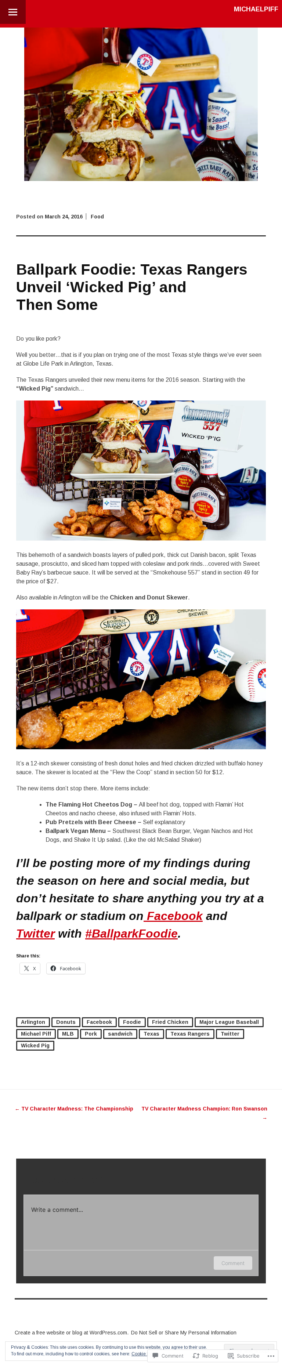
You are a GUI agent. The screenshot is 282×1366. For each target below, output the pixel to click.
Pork (91, 1034)
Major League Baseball (229, 1022)
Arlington (33, 1022)
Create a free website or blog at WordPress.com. (72, 1333)
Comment (233, 1263)
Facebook (173, 916)
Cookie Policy (145, 1353)
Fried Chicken (170, 1022)
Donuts (66, 1022)
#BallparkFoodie (131, 933)
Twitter (35, 933)
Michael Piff (36, 1034)
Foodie (132, 1022)
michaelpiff (256, 9)
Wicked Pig (35, 1045)
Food (97, 217)
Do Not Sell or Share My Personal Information (183, 1333)
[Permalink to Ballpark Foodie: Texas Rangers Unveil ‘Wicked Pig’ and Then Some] (141, 179)
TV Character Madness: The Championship (74, 1109)
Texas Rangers (190, 1034)
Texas (151, 1034)
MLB (68, 1034)
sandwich (120, 1034)
